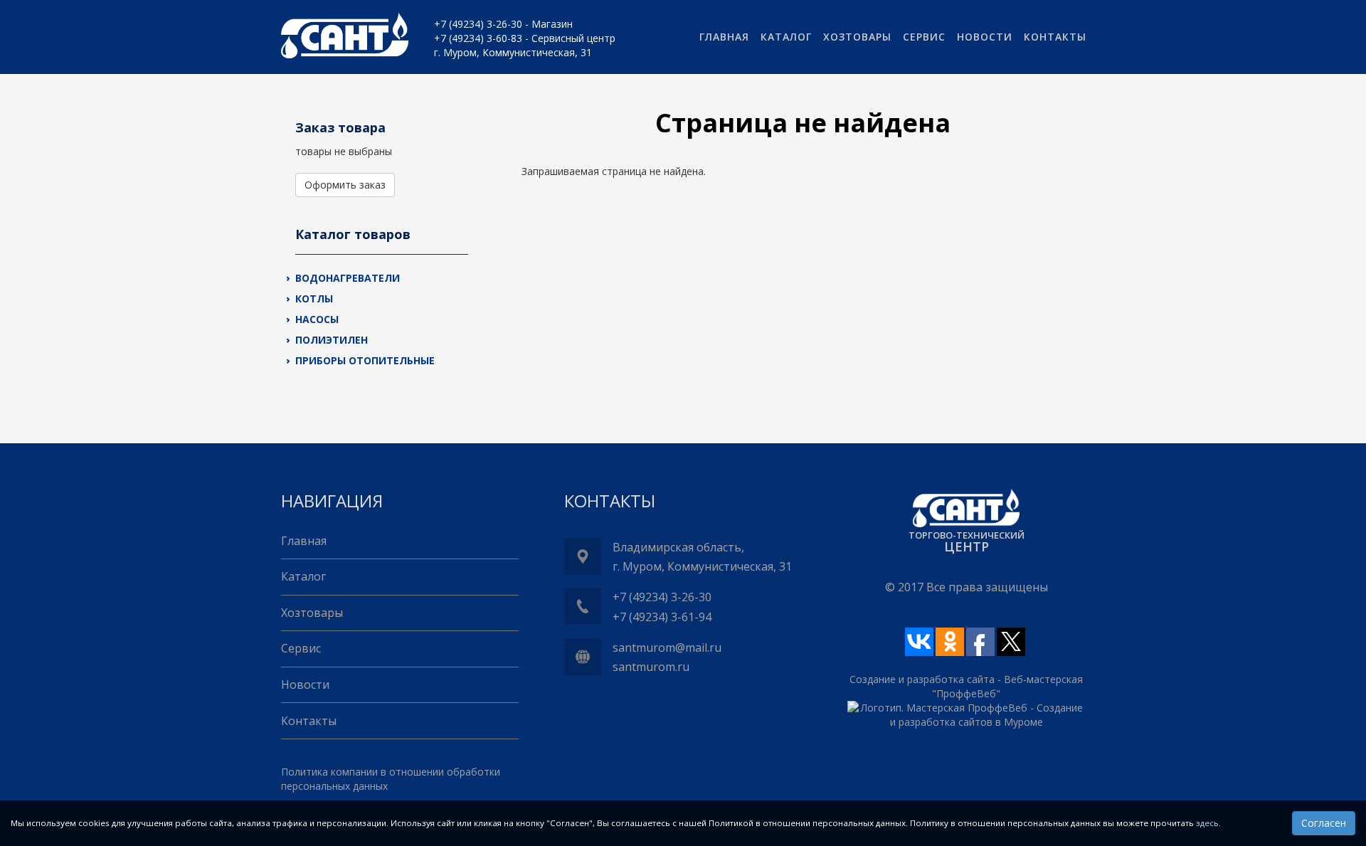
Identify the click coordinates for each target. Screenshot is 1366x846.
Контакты (1055, 36)
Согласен (1323, 823)
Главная (724, 36)
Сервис (924, 36)
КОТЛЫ (314, 298)
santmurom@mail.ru (667, 647)
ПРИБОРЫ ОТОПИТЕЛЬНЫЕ (365, 360)
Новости (984, 36)
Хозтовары (857, 36)
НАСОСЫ (317, 319)
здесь (1207, 823)
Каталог (786, 36)
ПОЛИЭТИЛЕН (331, 340)
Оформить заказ (345, 184)
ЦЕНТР (966, 546)
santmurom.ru (651, 667)
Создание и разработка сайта (922, 679)
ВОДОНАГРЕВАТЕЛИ (347, 278)
